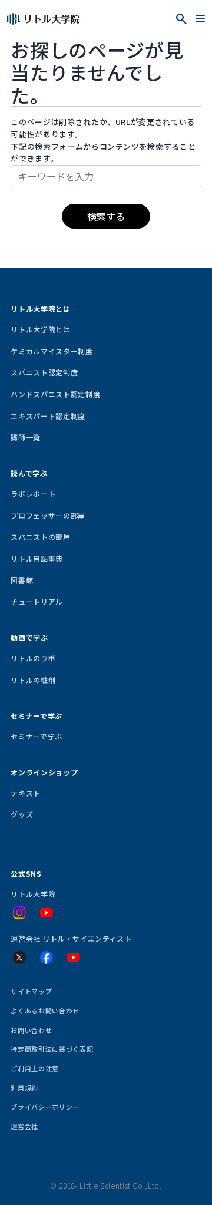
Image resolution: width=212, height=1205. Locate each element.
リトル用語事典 (37, 558)
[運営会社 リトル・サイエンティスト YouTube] (73, 957)
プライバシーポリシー (45, 1106)
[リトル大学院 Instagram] (19, 913)
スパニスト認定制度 (44, 372)
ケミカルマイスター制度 (51, 351)
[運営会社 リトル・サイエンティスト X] (19, 957)
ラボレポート (33, 493)
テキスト (26, 793)
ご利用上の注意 (35, 1068)
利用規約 (24, 1087)
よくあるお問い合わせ (45, 1010)
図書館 (22, 580)
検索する (106, 216)
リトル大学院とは (40, 329)
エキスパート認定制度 (48, 416)
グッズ (22, 814)
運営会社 (24, 1126)
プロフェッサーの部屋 (48, 515)
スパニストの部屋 (40, 536)
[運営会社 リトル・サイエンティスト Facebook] (46, 957)
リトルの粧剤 (33, 680)
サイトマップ (31, 991)
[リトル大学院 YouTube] (46, 913)
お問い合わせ (31, 1030)
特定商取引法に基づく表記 (52, 1049)
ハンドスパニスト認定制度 (55, 394)
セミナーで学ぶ (36, 736)
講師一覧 (26, 437)
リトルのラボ (33, 658)
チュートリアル (37, 601)
